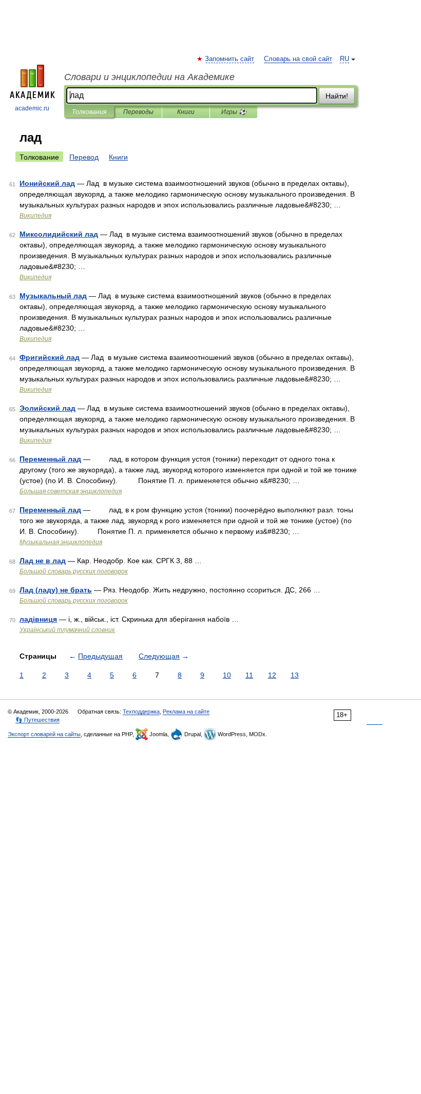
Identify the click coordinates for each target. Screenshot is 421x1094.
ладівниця (38, 619)
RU (344, 59)
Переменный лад (50, 459)
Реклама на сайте (186, 711)
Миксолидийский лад (59, 234)
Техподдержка (141, 711)
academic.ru (32, 108)
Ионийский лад (47, 183)
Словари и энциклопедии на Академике (149, 77)
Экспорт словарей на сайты (44, 734)
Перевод (84, 157)
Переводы (138, 112)
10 (227, 675)
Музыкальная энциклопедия (61, 542)
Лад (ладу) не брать (56, 590)
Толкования (89, 112)
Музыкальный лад (53, 296)
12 (272, 675)
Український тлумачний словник (67, 630)
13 (295, 675)
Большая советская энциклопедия (71, 491)
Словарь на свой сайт (298, 59)
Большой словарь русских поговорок (74, 571)
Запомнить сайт (230, 59)
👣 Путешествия (37, 720)
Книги (186, 112)
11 (249, 675)
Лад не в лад (43, 560)
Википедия (35, 215)
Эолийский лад (47, 408)
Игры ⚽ (233, 112)
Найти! (337, 96)
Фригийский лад (50, 357)
